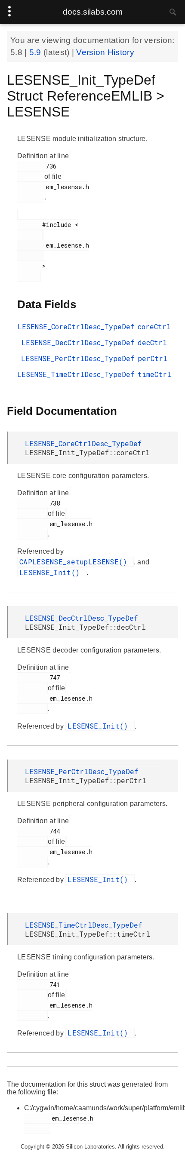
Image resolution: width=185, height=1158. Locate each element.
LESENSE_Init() (51, 572)
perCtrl (152, 358)
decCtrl (152, 342)
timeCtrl (154, 374)
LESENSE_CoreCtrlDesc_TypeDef (76, 326)
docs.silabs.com (93, 11)
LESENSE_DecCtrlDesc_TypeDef (78, 342)
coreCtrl (154, 326)
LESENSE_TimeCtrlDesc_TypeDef (75, 374)
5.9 (36, 52)
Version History (105, 52)
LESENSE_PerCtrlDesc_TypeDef (77, 358)
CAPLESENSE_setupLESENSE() (75, 561)
